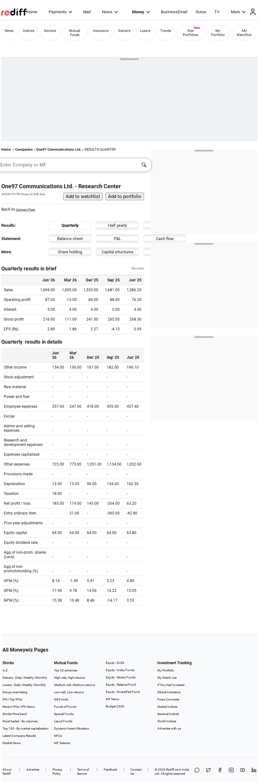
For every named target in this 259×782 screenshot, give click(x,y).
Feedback (110, 769)
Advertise (32, 769)
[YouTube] (242, 771)
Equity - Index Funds (120, 670)
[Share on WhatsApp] (197, 771)
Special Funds (64, 714)
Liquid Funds (63, 721)
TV (217, 11)
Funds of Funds (65, 707)
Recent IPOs (11, 707)
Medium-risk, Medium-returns (74, 685)
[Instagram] (231, 771)
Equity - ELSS (115, 663)
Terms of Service (83, 771)
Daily (18, 678)
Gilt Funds (61, 699)
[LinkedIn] (253, 771)
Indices (28, 31)
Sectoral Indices (168, 714)
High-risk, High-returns (69, 678)
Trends (165, 31)
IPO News (28, 707)
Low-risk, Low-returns (69, 692)
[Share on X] (208, 771)
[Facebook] (219, 771)
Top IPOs (15, 699)
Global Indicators (169, 692)
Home (32, 11)
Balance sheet (70, 238)
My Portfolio (218, 33)
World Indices (166, 721)
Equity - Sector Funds (121, 677)
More (235, 11)
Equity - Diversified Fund (123, 692)
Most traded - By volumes (20, 721)
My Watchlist (244, 33)
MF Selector (62, 743)
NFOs (58, 736)
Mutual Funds (74, 33)
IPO (5, 699)
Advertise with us (169, 728)
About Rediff (7, 771)
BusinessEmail (174, 11)
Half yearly (117, 225)
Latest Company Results (19, 736)
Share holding (70, 252)
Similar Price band (15, 714)
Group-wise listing (15, 692)
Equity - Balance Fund (121, 685)
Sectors (50, 31)
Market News (12, 743)
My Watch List (167, 678)
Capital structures (117, 252)
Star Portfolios (190, 33)
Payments (58, 11)
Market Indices (167, 707)
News (107, 11)
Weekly (28, 678)
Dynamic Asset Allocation (71, 728)
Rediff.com (173, 769)
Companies (24, 149)
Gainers (124, 31)
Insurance (101, 31)
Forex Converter (168, 699)
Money (138, 11)
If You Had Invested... (172, 685)
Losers (145, 31)
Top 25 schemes (65, 670)
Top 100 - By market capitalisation (26, 728)
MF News (112, 699)
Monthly (41, 678)
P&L (117, 238)
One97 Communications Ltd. (58, 149)
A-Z (5, 670)
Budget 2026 (115, 706)
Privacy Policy (57, 771)
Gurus (201, 11)
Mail (87, 11)
